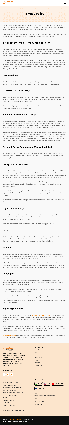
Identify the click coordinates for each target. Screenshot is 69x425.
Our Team (37, 355)
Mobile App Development (11, 383)
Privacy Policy (16, 421)
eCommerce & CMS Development (14, 393)
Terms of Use (7, 421)
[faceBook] (7, 374)
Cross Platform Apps (9, 385)
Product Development (10, 403)
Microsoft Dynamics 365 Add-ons (14, 411)
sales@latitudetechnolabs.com (41, 315)
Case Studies (38, 350)
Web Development (9, 405)
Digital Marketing (8, 400)
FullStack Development (10, 390)
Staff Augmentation (9, 398)
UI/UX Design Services (10, 395)
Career (36, 360)
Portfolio (37, 363)
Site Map (25, 421)
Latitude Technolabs (9, 335)
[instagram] (4, 374)
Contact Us (38, 365)
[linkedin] (11, 374)
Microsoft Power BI (9, 408)
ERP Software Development (12, 388)
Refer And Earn (39, 358)
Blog (35, 352)
